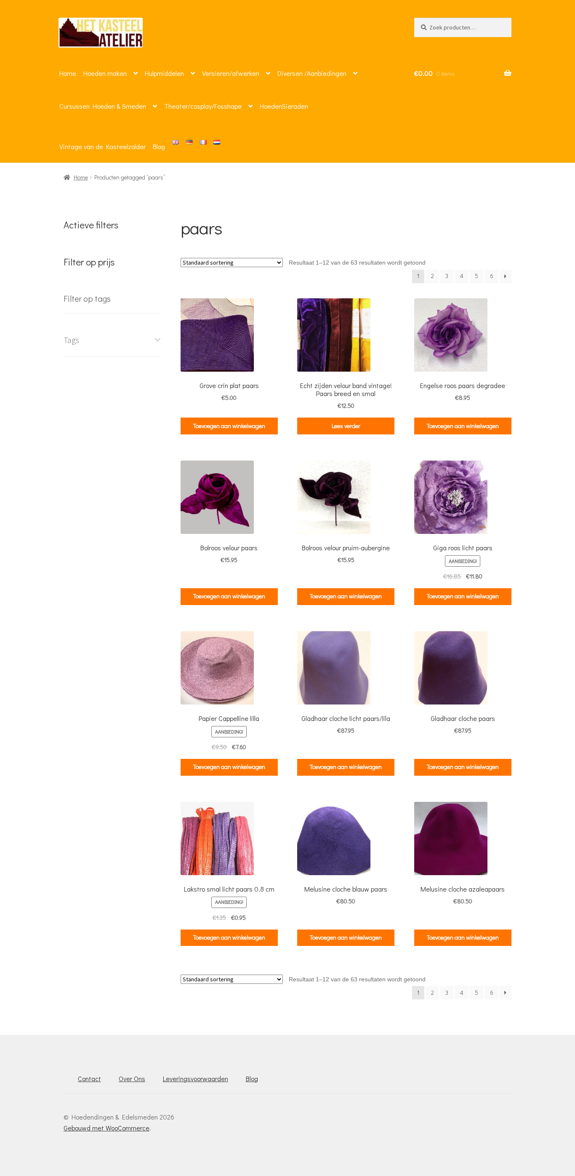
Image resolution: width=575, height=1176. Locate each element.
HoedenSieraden (284, 106)
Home (67, 73)
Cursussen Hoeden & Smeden (102, 106)
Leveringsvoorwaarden (195, 1078)
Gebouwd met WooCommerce (106, 1127)
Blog (159, 146)
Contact (89, 1078)
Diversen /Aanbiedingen (311, 73)
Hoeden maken (105, 73)
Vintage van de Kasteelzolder (102, 146)
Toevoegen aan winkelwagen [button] (229, 426)
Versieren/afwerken (230, 73)
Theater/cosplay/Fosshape (203, 106)
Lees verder (346, 426)
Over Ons (132, 1078)
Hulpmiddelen (164, 73)
